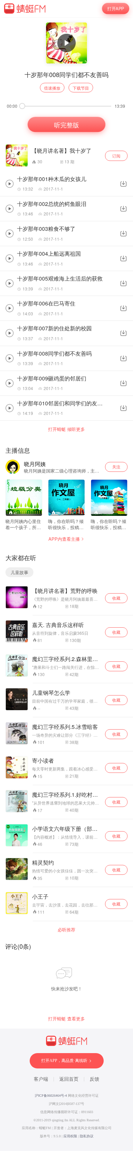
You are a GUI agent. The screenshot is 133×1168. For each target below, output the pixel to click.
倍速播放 (52, 88)
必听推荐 (66, 930)
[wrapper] (66, 584)
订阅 (116, 156)
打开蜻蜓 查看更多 (66, 1019)
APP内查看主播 (64, 539)
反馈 (94, 1079)
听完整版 (66, 124)
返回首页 (68, 1079)
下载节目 (81, 88)
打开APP (115, 8)
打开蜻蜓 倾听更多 (66, 429)
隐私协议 (86, 1136)
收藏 (116, 598)
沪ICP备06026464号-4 (51, 1095)
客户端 (41, 1079)
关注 (116, 466)
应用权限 (70, 1136)
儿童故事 (19, 572)
